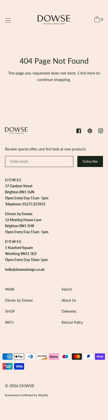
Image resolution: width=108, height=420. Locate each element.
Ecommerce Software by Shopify (26, 395)
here (91, 72)
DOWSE (26, 385)
